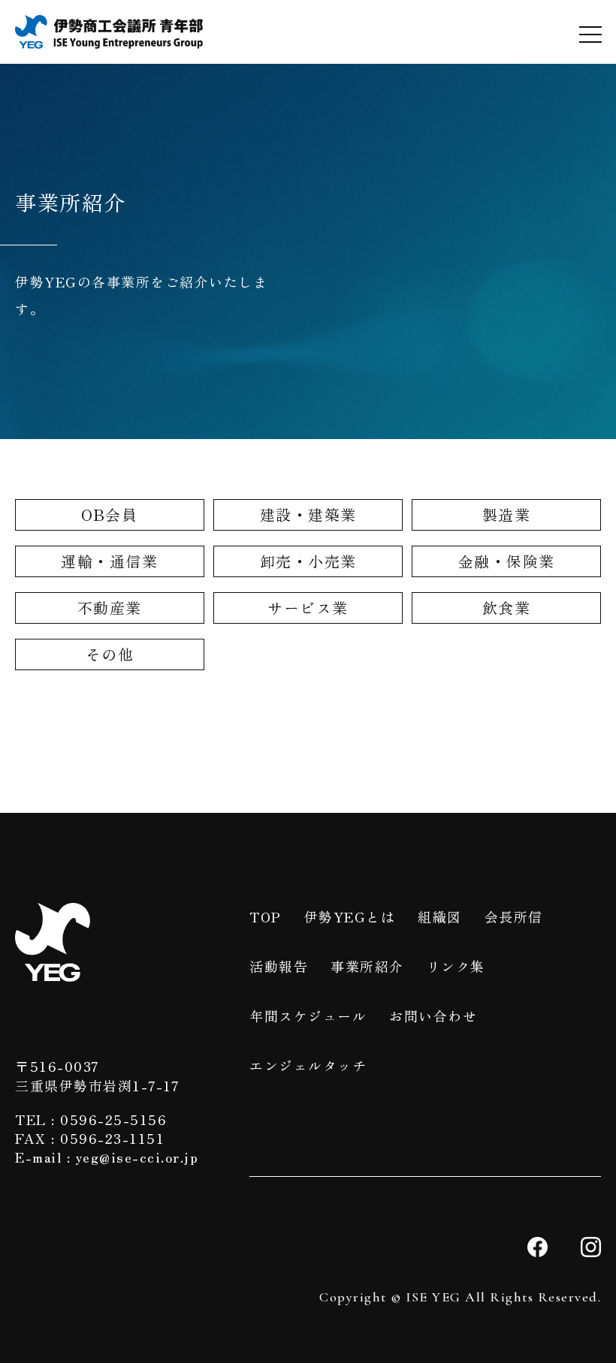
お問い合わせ (433, 1015)
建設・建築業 (308, 514)
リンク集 (456, 966)
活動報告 (278, 966)
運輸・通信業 (109, 561)
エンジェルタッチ (308, 1065)
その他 (110, 654)
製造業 (506, 514)
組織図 (440, 916)
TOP (265, 916)
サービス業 (308, 607)
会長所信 (514, 916)
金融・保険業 (506, 561)
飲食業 (506, 607)
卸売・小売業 (308, 561)
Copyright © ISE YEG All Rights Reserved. (460, 1297)
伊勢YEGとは (350, 916)
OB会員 (109, 514)
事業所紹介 (367, 966)
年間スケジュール (308, 1015)
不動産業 (109, 607)
